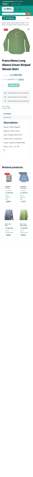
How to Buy (14, 4)
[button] (28, 29)
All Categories (10, 18)
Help (19, 4)
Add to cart (14, 85)
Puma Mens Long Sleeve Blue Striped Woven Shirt (23, 189)
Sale (27, 18)
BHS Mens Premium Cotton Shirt (8, 188)
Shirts (9, 108)
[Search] (28, 14)
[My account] (16, 9)
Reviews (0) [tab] (7, 117)
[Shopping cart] (20, 9)
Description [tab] (7, 114)
